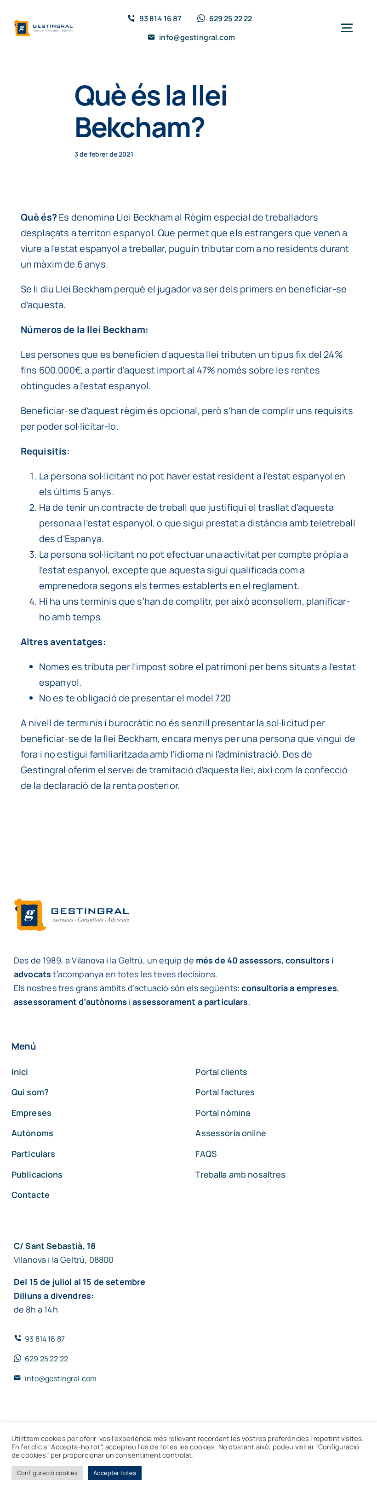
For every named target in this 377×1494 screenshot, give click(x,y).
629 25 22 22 (46, 1359)
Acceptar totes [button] (114, 1473)
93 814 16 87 (45, 1339)
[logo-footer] (43, 24)
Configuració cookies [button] (47, 1473)
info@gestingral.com (61, 1378)
